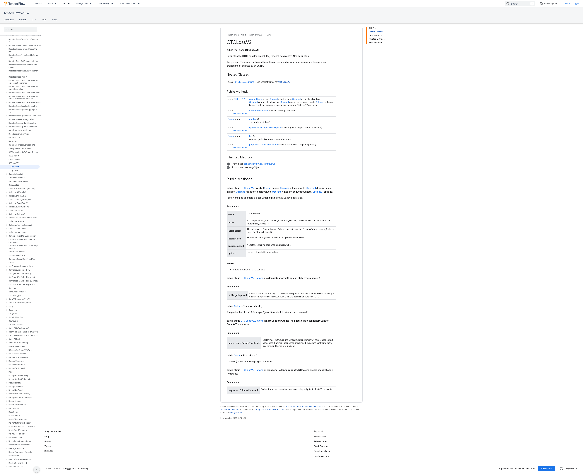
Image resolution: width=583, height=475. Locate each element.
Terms (47, 468)
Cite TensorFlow (321, 456)
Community (103, 3)
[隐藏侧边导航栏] (37, 470)
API (64, 3)
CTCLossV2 (284, 81)
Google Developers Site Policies (270, 409)
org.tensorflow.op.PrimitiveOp (259, 163)
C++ (34, 19)
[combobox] (520, 3)
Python (22, 19)
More (54, 19)
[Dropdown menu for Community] (113, 3)
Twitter (47, 446)
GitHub (566, 3)
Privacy (57, 468)
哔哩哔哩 (48, 451)
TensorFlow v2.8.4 (16, 13)
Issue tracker (320, 436)
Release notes (320, 441)
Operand (273, 99)
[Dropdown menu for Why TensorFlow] (139, 3)
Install (38, 3)
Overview (9, 19)
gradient (253, 119)
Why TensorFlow (127, 3)
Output (231, 119)
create (252, 99)
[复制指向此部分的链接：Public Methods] (251, 92)
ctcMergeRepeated (258, 110)
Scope (259, 99)
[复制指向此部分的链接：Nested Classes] (252, 75)
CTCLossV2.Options (244, 82)
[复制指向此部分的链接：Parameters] (242, 333)
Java (43, 19)
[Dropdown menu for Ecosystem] (91, 3)
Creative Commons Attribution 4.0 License (303, 406)
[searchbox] (20, 29)
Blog (46, 436)
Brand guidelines (322, 451)
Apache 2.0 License (229, 409)
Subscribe (546, 468)
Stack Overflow (321, 446)
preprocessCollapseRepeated (263, 144)
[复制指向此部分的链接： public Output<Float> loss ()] (261, 355)
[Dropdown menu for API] (69, 3)
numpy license (235, 412)
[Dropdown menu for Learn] (56, 3)
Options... (319, 102)
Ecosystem (82, 3)
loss (251, 136)
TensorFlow (232, 35)
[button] (20, 35)
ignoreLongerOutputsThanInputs (265, 127)
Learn (50, 3)
